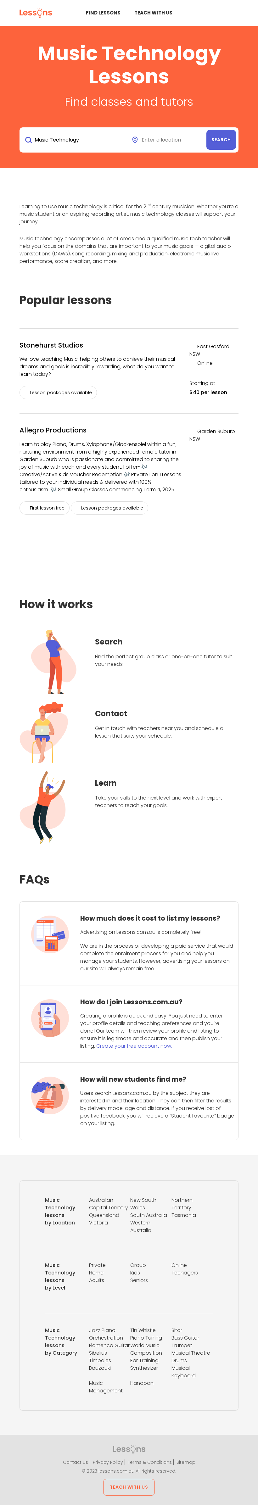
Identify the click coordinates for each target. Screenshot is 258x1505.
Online (179, 1265)
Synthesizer (144, 1368)
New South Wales (143, 1203)
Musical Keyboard (183, 1371)
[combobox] (75, 140)
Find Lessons (103, 12)
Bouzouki (100, 1368)
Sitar (176, 1330)
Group (138, 1265)
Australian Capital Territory (108, 1203)
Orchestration (106, 1337)
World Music (145, 1345)
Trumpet (181, 1345)
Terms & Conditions (150, 1462)
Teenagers (184, 1272)
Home (96, 1272)
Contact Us (75, 1462)
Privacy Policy (108, 1462)
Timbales (100, 1360)
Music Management (106, 1387)
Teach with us (153, 12)
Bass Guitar (185, 1337)
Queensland (104, 1215)
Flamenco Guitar (109, 1345)
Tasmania (183, 1215)
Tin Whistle (143, 1330)
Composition (146, 1353)
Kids (135, 1272)
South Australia (148, 1215)
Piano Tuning (146, 1337)
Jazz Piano (102, 1330)
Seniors (139, 1280)
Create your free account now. (134, 1046)
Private (97, 1265)
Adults (96, 1280)
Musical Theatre (190, 1353)
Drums (179, 1360)
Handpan (142, 1383)
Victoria (98, 1222)
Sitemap (186, 1462)
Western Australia (140, 1226)
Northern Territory (182, 1203)
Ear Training (144, 1360)
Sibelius (98, 1353)
